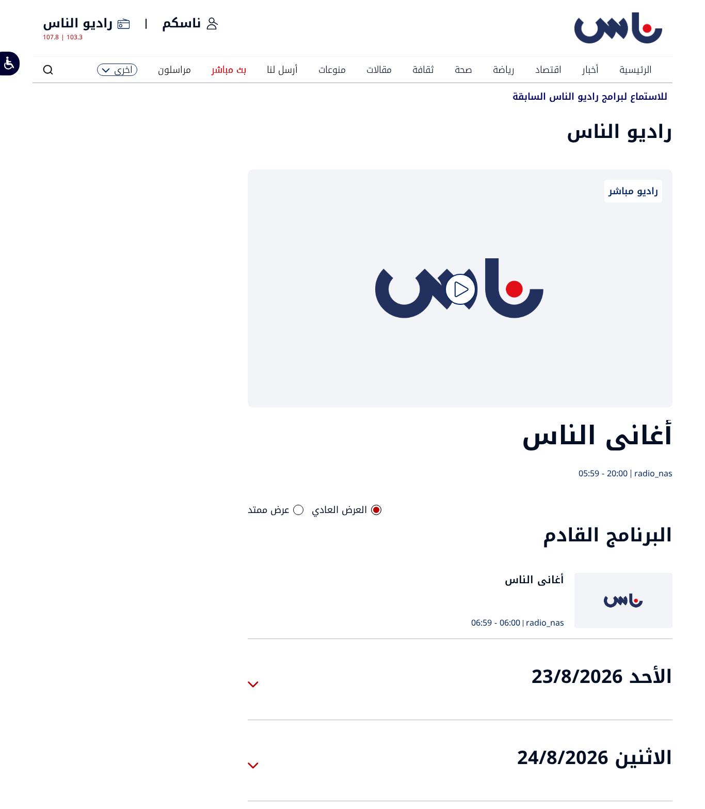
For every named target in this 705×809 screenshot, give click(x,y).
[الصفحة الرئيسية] (618, 41)
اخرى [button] (123, 70)
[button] (48, 69)
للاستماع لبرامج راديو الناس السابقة (589, 97)
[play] (460, 289)
